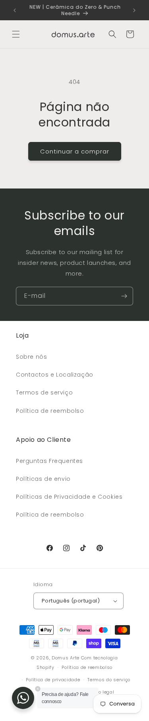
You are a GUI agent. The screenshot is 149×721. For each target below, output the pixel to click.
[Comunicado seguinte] (134, 10)
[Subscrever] (124, 296)
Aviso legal (101, 692)
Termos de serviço (44, 392)
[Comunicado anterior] (14, 10)
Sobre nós (31, 357)
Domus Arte (65, 658)
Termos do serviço (108, 679)
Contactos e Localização (54, 375)
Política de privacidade (53, 679)
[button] (16, 34)
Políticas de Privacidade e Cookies (69, 497)
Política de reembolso (50, 411)
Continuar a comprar (74, 151)
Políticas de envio (43, 479)
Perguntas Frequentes (49, 461)
